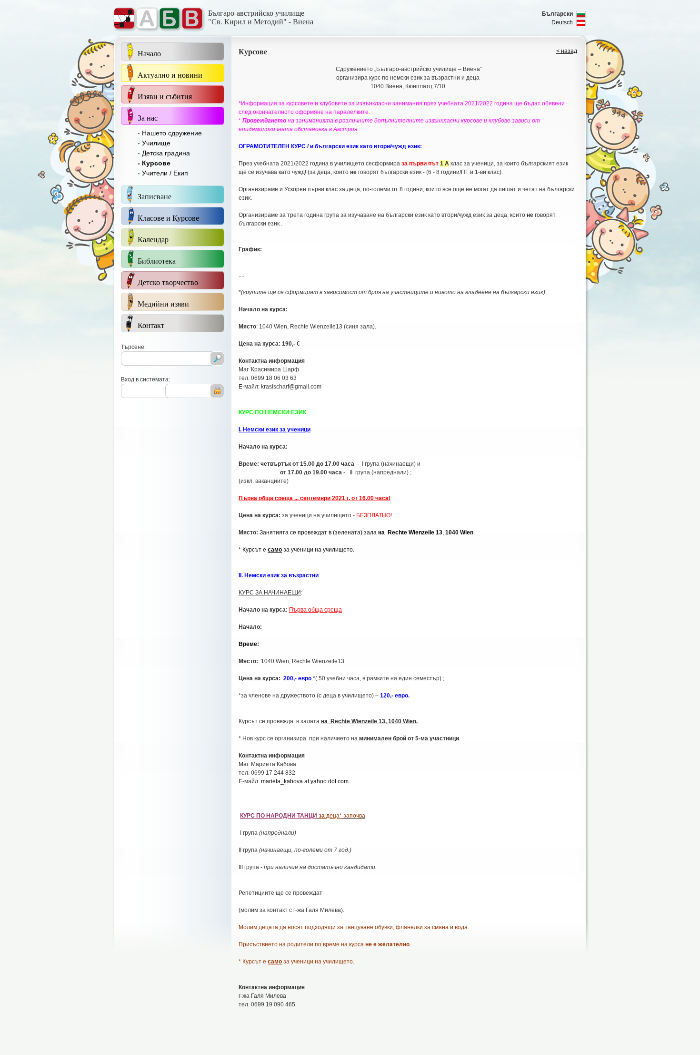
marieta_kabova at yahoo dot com (305, 781)
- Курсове (154, 163)
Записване (154, 196)
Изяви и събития (165, 96)
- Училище (154, 143)
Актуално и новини (170, 75)
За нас (148, 118)
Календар (153, 239)
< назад (566, 51)
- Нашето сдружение (170, 133)
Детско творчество (168, 282)
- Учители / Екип (163, 173)
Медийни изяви (163, 303)
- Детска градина (164, 153)
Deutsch (562, 22)
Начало (149, 53)
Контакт (151, 325)
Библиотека (157, 261)
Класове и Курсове (168, 218)
